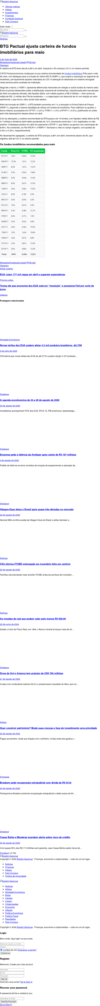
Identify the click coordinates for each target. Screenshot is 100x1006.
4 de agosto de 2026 (9, 460)
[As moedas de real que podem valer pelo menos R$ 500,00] (50, 594)
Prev (2, 853)
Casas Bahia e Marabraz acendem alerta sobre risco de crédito (35, 837)
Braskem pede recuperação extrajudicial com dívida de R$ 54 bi (35, 782)
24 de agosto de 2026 (10, 788)
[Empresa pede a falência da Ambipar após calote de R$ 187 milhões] (50, 430)
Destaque (4, 394)
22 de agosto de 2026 (10, 514)
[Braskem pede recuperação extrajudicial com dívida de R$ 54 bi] (50, 758)
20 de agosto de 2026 (10, 842)
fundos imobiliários (73, 73)
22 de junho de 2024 (9, 624)
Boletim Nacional (25, 859)
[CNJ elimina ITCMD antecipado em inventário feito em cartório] (50, 540)
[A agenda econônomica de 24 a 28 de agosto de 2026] (50, 376)
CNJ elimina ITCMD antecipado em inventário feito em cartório (35, 564)
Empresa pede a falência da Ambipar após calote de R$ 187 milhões (38, 454)
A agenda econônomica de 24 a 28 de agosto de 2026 (29, 400)
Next (6, 853)
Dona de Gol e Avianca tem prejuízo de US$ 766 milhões (31, 673)
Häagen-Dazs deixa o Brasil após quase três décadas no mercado (37, 509)
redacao (4, 294)
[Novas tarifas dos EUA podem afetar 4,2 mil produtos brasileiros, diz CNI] (50, 321)
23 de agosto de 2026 (10, 405)
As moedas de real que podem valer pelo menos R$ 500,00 (33, 618)
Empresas (4, 776)
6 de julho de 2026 (8, 350)
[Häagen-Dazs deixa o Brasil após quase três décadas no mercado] (50, 485)
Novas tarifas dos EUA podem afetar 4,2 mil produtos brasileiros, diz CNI (41, 345)
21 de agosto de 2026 (10, 678)
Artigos (3, 722)
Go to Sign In (26, 981)
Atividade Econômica (10, 339)
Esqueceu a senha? (27, 949)
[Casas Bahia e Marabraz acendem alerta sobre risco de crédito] (50, 813)
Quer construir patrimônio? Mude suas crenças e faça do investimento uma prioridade (48, 728)
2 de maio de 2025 (8, 59)
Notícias (4, 38)
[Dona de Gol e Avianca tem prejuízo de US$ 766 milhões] (50, 649)
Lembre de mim (10, 949)
